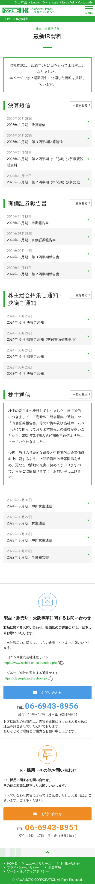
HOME (12, 863)
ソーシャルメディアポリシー (28, 871)
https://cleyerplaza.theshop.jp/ (25, 678)
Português (85, 2)
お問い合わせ (51, 692)
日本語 (22, 2)
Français (51, 2)
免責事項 (54, 867)
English (36, 2)
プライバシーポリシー (23, 867)
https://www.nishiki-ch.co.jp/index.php (30, 662)
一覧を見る (80, 105)
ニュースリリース (38, 863)
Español (68, 2)
